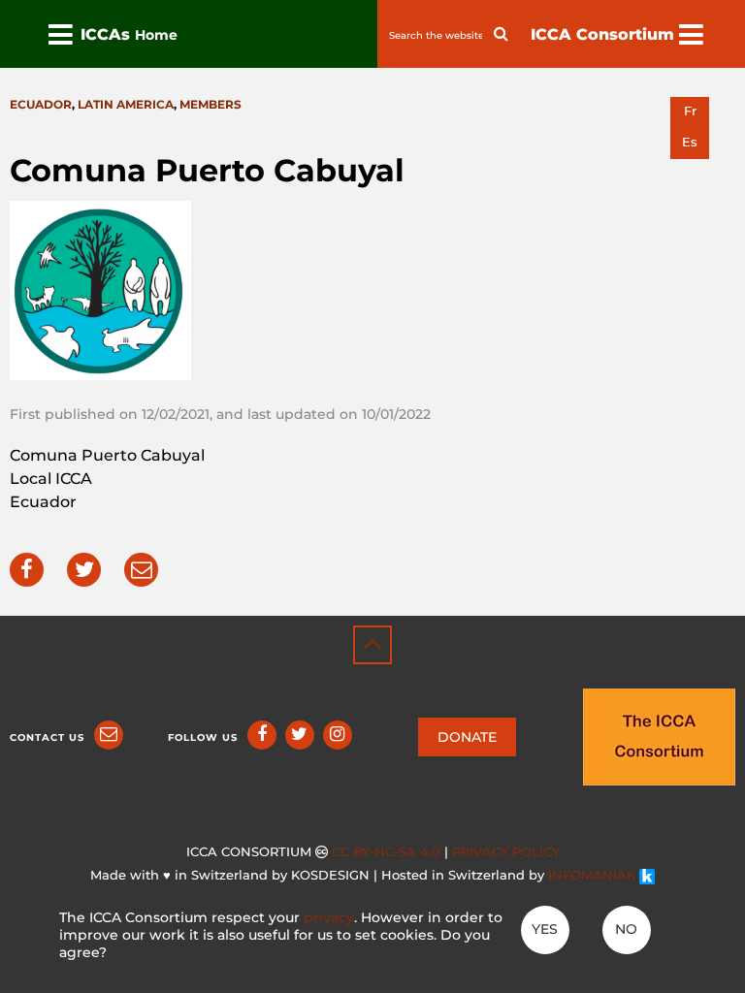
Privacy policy (506, 852)
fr (690, 111)
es (689, 142)
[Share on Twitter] (84, 570)
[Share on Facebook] (27, 570)
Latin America (126, 104)
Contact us (47, 737)
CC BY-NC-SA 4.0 (386, 852)
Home (156, 35)
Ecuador (41, 104)
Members (210, 104)
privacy (329, 917)
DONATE (467, 737)
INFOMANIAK (593, 875)
